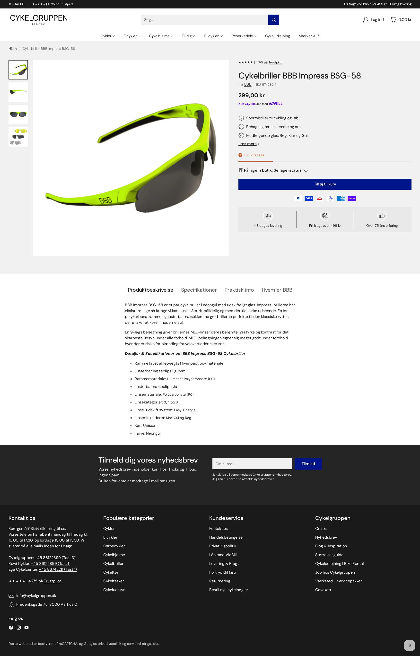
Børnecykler (114, 546)
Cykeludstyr (114, 589)
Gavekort (323, 589)
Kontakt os (218, 528)
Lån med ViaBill (223, 554)
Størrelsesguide (329, 554)
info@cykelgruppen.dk (36, 595)
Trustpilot (276, 62)
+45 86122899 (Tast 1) (50, 563)
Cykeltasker (113, 581)
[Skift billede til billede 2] (18, 92)
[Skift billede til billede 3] (18, 114)
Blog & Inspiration (331, 546)
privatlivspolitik (109, 643)
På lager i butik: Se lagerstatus (273, 170)
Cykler (109, 528)
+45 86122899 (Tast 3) (55, 557)
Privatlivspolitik (222, 546)
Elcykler (110, 537)
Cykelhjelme (114, 554)
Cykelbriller (113, 563)
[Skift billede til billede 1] (18, 69)
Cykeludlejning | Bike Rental (339, 563)
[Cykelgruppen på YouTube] (26, 628)
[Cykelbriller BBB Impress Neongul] (131, 158)
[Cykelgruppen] (39, 19)
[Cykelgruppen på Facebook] (11, 628)
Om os (321, 528)
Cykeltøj (110, 572)
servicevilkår (136, 643)
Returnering (219, 581)
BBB (248, 84)
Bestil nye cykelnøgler (228, 589)
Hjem (13, 48)
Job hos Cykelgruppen (335, 572)
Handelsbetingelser (226, 537)
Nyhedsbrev (326, 537)
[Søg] (273, 20)
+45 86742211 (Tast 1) (58, 569)
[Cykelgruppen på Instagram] (19, 628)
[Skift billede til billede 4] (18, 137)
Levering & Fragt (224, 563)
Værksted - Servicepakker (338, 581)
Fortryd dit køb (222, 572)
